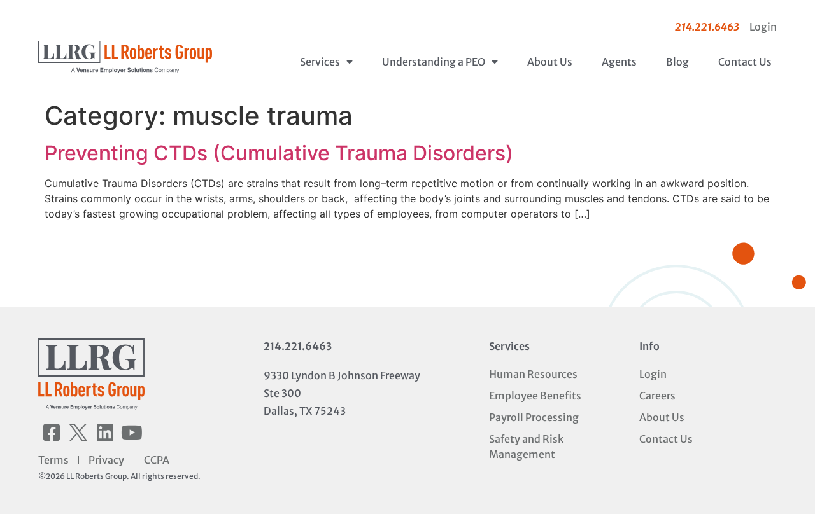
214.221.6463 (298, 346)
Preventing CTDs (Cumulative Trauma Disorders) (279, 153)
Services (320, 61)
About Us (549, 61)
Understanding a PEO (433, 61)
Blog (677, 61)
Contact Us (745, 61)
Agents (619, 61)
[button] (51, 432)
